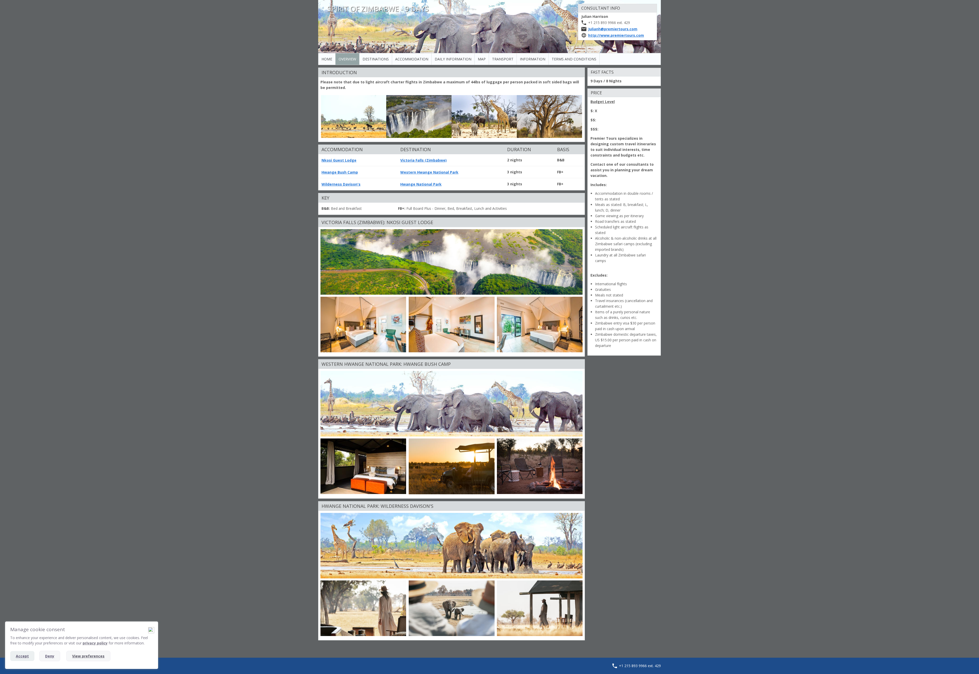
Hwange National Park (421, 184)
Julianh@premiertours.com (612, 29)
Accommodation (411, 59)
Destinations (376, 59)
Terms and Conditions (574, 59)
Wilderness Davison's (340, 184)
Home (326, 59)
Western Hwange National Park (429, 172)
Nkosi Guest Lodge (338, 160)
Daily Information (453, 59)
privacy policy (95, 643)
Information (532, 59)
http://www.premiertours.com (616, 35)
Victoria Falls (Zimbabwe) (423, 160)
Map (482, 59)
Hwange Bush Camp (339, 172)
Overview (347, 59)
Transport (502, 59)
